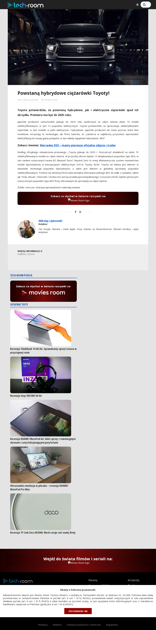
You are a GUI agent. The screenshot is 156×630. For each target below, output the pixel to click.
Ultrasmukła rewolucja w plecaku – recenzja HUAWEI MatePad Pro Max (39, 487)
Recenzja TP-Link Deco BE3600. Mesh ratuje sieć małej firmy (42, 532)
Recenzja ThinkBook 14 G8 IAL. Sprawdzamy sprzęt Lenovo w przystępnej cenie (43, 350)
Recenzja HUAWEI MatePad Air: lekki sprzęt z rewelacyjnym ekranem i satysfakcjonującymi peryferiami (43, 440)
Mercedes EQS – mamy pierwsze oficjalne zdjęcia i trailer (78, 145)
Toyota (31, 254)
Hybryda (22, 254)
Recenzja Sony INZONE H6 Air (26, 395)
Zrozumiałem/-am (78, 611)
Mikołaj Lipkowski (50, 221)
